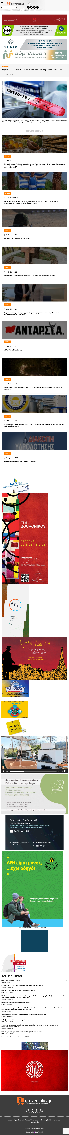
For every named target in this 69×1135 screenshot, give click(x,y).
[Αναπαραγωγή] (4, 771)
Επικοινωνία (34, 1122)
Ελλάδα (7, 156)
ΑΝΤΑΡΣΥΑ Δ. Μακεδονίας (13, 350)
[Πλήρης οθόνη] (65, 771)
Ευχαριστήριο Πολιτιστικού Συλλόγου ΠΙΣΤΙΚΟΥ (15, 1037)
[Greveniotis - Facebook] (28, 7)
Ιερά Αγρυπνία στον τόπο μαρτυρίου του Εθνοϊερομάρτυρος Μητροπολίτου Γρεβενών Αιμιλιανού (33, 388)
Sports (7, 193)
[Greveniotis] (16, 3)
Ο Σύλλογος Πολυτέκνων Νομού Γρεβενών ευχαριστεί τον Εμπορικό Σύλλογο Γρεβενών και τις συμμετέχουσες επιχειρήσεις (29, 1025)
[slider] (33, 771)
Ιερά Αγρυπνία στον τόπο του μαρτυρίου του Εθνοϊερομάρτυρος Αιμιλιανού (29, 275)
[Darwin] (38, 1132)
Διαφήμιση (57, 1120)
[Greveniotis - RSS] (37, 7)
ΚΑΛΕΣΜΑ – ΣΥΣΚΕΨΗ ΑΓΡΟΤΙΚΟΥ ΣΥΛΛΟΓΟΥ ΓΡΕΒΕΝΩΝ (18, 990)
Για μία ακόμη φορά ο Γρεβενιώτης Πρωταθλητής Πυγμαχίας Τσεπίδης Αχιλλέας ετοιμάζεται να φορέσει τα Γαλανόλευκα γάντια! (31, 202)
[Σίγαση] (62, 771)
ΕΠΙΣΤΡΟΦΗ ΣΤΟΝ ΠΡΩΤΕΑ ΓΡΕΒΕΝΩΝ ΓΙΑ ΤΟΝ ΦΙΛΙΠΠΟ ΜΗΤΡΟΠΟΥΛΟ (22, 985)
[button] (34, 754)
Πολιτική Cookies (46, 1120)
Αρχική (10, 1120)
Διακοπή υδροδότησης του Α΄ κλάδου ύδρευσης (20, 461)
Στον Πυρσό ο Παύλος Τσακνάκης (11, 980)
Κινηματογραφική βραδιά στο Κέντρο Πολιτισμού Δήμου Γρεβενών (21, 1031)
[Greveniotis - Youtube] (34, 7)
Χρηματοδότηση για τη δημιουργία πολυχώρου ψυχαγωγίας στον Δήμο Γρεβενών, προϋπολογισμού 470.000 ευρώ (31, 313)
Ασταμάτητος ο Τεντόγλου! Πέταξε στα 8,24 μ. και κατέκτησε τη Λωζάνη (23, 1014)
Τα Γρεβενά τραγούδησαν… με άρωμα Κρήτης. (15, 1020)
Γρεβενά (7, 230)
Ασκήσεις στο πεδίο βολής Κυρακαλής (17, 238)
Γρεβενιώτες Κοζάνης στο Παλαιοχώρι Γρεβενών (16, 1002)
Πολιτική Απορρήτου (31, 1120)
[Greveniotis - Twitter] (31, 7)
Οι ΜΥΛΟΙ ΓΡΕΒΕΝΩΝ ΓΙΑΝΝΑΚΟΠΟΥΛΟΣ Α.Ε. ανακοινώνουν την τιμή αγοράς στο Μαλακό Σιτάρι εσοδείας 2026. (34, 425)
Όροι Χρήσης (18, 1120)
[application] (34, 754)
